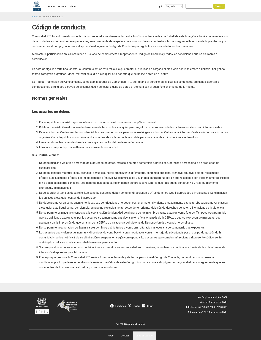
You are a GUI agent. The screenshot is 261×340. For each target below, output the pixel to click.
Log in (159, 6)
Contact (125, 335)
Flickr (150, 306)
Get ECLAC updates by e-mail (130, 324)
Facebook (120, 306)
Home (51, 6)
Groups (62, 6)
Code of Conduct (144, 335)
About (73, 6)
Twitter (136, 306)
